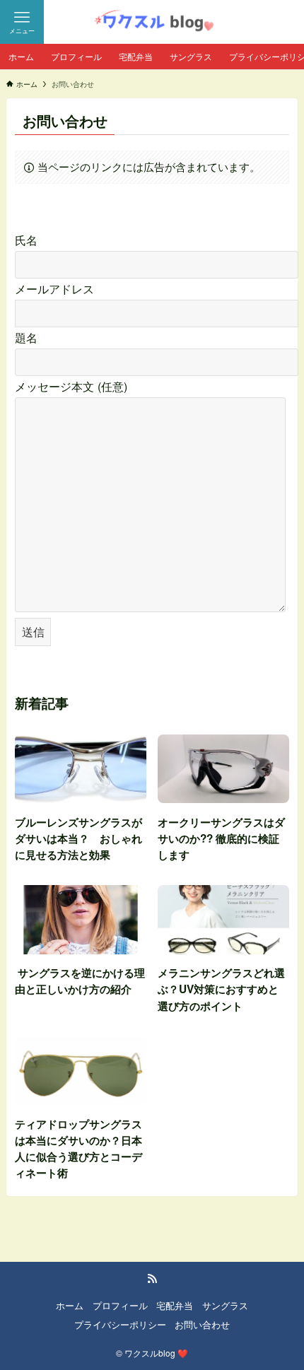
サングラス (225, 1305)
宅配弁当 (174, 1305)
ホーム (69, 1305)
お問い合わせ (202, 1324)
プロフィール (120, 1305)
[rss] (152, 1278)
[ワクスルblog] (152, 22)
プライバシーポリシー (120, 1324)
